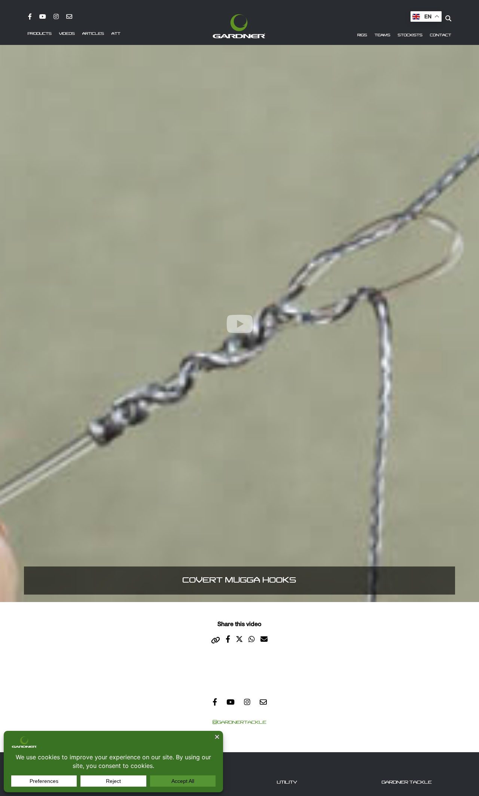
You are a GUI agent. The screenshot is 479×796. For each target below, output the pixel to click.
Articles (93, 33)
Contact (440, 35)
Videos (67, 33)
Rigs (362, 35)
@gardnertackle (239, 722)
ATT (116, 33)
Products (40, 33)
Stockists (410, 35)
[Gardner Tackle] (239, 26)
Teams (382, 35)
